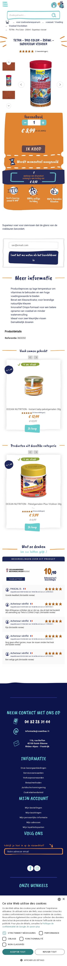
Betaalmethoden (33, 782)
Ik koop (33, 149)
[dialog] (33, 930)
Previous (8, 62)
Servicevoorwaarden (33, 773)
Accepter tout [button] (17, 952)
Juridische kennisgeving (34, 787)
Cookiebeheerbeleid (33, 792)
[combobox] (59, 899)
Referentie (11, 338)
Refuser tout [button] (50, 952)
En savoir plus (33, 926)
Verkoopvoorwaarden (33, 778)
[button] (33, 960)
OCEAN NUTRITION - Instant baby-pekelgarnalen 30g (33, 409)
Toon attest (15, 579)
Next (8, 105)
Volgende (60, 85)
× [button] (63, 899)
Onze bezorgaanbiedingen (33, 768)
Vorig (21, 85)
